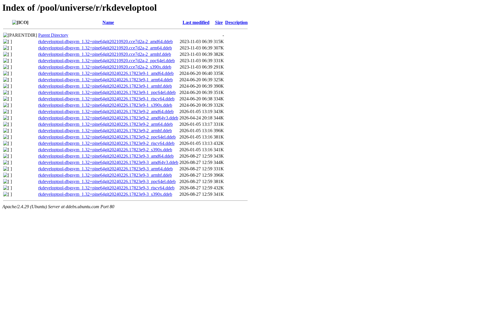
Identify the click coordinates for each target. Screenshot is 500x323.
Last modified (196, 22)
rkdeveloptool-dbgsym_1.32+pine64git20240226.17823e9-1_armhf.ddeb (105, 86)
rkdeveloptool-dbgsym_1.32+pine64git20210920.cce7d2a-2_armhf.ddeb (104, 54)
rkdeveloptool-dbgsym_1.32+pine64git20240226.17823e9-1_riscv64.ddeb (106, 98)
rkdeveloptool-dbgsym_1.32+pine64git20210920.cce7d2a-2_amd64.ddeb (105, 41)
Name (108, 22)
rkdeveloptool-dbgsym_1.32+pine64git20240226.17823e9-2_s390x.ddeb (105, 149)
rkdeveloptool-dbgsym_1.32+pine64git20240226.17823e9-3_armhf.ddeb (105, 175)
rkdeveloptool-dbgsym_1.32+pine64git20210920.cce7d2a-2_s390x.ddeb (104, 66)
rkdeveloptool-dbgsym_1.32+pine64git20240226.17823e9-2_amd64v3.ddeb (108, 117)
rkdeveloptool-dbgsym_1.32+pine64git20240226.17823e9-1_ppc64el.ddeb (107, 92)
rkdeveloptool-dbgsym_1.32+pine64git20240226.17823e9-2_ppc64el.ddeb (107, 136)
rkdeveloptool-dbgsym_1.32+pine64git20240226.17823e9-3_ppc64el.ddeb (107, 181)
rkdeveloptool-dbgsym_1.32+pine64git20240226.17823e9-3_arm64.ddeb (105, 168)
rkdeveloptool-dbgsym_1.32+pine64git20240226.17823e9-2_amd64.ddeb (106, 111)
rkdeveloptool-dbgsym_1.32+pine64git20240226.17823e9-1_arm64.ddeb (105, 79)
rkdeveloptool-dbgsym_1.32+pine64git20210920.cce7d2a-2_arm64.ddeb (105, 47)
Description (236, 22)
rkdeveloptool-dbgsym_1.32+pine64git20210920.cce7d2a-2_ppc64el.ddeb (106, 60)
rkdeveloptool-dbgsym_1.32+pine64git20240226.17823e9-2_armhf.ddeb (105, 130)
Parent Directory (53, 35)
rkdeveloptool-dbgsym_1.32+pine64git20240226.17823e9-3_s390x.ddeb (105, 194)
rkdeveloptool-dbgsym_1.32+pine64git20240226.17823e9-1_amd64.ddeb (106, 73)
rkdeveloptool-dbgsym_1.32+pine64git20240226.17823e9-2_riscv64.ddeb (106, 143)
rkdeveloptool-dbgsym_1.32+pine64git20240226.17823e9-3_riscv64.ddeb (106, 187)
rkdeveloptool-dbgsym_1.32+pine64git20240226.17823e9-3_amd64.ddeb (106, 156)
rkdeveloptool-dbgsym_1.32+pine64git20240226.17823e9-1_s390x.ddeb (105, 105)
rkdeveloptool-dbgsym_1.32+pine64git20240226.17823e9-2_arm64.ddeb (105, 124)
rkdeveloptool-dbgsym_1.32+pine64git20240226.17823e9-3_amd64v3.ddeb (108, 162)
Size (219, 22)
